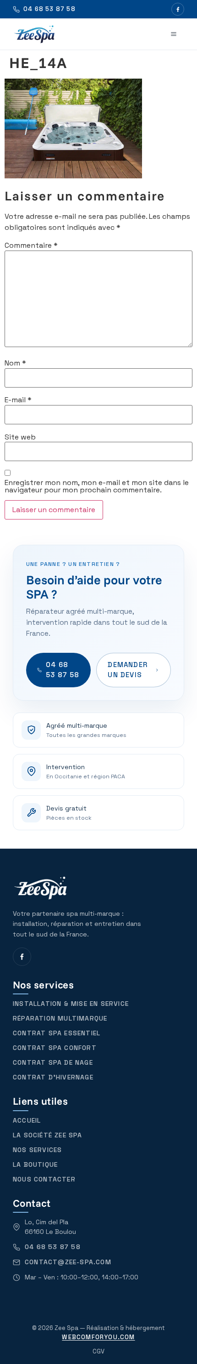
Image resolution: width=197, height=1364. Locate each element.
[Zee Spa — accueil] (34, 34)
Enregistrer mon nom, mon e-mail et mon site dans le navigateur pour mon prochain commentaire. (97, 486)
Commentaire (31, 245)
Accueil (27, 1120)
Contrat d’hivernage (53, 1077)
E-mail (18, 400)
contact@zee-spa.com (68, 1262)
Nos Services (37, 1150)
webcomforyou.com (98, 1337)
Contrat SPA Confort (55, 1048)
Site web (20, 437)
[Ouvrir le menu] (173, 34)
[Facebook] (177, 9)
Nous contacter (44, 1179)
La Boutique (35, 1164)
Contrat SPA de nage (53, 1062)
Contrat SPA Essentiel (56, 1033)
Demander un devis (128, 669)
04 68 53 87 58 (63, 669)
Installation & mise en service (71, 1003)
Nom (15, 363)
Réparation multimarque (60, 1018)
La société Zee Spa (47, 1135)
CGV (98, 1351)
